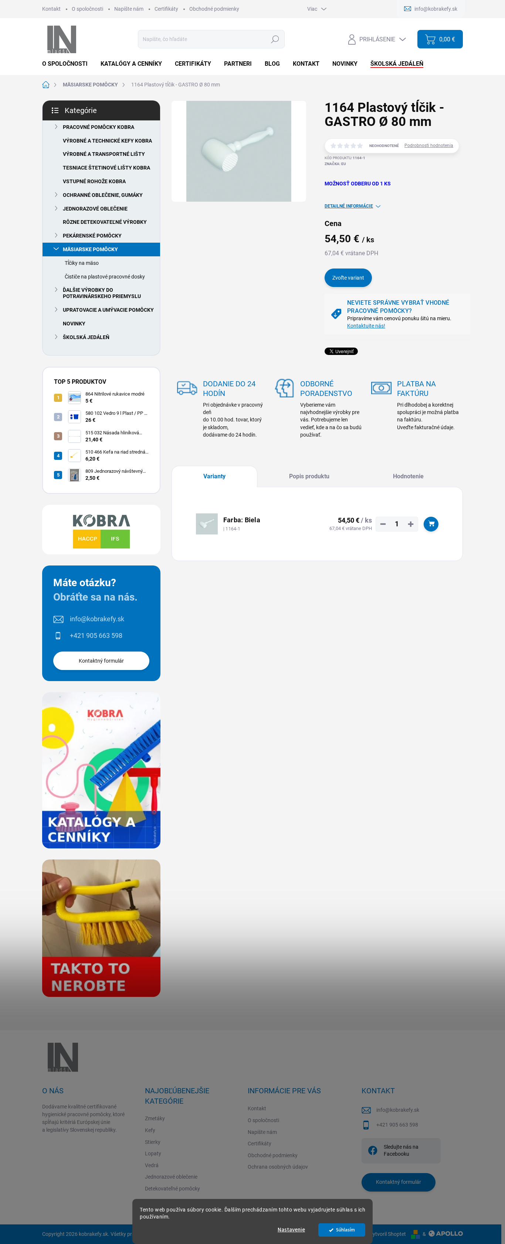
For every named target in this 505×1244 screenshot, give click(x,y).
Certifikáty (166, 9)
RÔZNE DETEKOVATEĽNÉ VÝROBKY (105, 222)
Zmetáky (155, 1118)
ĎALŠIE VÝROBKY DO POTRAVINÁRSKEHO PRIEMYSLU (102, 293)
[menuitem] (67, 64)
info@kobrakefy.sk (97, 619)
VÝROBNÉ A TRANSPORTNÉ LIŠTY (104, 154)
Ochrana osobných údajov (278, 1167)
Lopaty (153, 1153)
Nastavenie (291, 1230)
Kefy (150, 1130)
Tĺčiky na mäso (82, 263)
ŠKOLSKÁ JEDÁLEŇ (86, 337)
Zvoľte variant (348, 278)
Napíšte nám (128, 9)
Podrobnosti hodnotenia (428, 145)
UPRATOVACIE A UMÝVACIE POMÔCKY (108, 310)
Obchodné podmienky (214, 9)
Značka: (335, 164)
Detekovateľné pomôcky (172, 1189)
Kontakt (51, 9)
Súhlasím (345, 1229)
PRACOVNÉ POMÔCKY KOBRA (98, 127)
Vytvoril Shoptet (387, 1234)
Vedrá (152, 1165)
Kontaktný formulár (101, 661)
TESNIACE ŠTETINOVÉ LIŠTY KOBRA (106, 168)
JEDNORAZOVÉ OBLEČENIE (95, 209)
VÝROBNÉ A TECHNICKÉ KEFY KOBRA (107, 141)
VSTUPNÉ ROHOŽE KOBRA (94, 181)
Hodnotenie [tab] (408, 476)
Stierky (152, 1142)
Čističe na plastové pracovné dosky (105, 277)
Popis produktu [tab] (309, 476)
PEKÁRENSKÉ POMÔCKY (92, 236)
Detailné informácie (349, 206)
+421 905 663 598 (96, 635)
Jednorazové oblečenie (171, 1177)
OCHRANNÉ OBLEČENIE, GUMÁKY (103, 195)
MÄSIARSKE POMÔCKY (90, 249)
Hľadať (275, 39)
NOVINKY (74, 324)
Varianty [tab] (214, 476)
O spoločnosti (87, 9)
